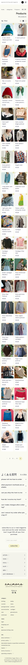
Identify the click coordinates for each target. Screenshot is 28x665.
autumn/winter (5, 609)
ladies (12, 601)
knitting (3, 601)
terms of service (5, 650)
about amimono (5, 637)
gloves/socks (13, 612)
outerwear (4, 615)
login (2, 621)
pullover (12, 606)
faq (2, 627)
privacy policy (5, 640)
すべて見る (23, 474)
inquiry (3, 648)
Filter (6, 21)
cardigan (12, 609)
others (12, 615)
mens (11, 604)
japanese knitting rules (7, 630)
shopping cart (5, 624)
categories (9, 9)
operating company (6, 653)
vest (2, 612)
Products (17, 9)
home (2, 9)
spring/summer (5, 606)
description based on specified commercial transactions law (13, 644)
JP (22, 2)
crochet (3, 604)
